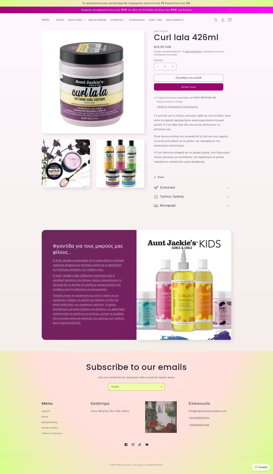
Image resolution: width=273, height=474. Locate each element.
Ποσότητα (158, 60)
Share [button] (161, 177)
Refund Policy (50, 422)
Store (45, 416)
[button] (76, 20)
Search (46, 411)
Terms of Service (52, 433)
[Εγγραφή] (161, 386)
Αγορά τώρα (188, 87)
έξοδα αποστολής (193, 51)
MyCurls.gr (122, 465)
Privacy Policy (50, 427)
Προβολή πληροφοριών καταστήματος (177, 106)
